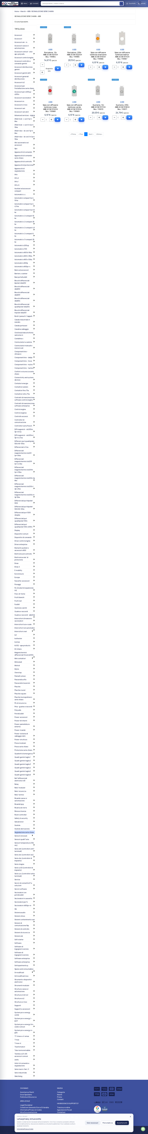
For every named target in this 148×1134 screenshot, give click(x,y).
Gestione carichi (20, 608)
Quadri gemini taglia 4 (22, 768)
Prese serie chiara (21, 746)
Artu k (16, 178)
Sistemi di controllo (21, 929)
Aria (15, 174)
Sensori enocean (20, 836)
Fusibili (17, 604)
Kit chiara (18, 649)
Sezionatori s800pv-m (22, 905)
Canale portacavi (20, 326)
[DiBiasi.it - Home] (10, 4)
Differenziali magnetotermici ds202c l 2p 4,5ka (23, 486)
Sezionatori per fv (21, 902)
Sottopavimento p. (21, 965)
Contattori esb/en (21, 387)
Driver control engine (22, 541)
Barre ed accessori (21, 270)
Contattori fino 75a (21, 390)
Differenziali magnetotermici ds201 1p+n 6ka (23, 453)
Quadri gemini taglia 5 (22, 771)
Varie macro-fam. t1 (21, 1069)
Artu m (17, 185)
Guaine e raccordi (21, 611)
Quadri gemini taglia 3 (22, 764)
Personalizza (108, 1123)
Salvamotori (19, 822)
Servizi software (20, 889)
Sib (15, 909)
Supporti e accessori (22, 1009)
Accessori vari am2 (21, 112)
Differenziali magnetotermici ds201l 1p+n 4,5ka (23, 461)
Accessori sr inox (20, 105)
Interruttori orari (20, 631)
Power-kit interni (20, 721)
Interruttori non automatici (24, 628)
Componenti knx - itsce (23, 361)
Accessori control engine (23, 57)
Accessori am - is (20, 42)
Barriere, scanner (20, 273)
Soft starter (19, 939)
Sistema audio (19, 912)
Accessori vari (19, 108)
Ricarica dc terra (20, 808)
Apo (15, 148)
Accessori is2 (19, 82)
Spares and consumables (23, 969)
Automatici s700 (20, 249)
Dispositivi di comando (23, 537)
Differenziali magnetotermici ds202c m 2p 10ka (24, 494)
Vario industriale (20, 1073)
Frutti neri (18, 601)
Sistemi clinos (19, 916)
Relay (16, 784)
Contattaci (61, 1112)
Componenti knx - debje (23, 357)
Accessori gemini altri (22, 73)
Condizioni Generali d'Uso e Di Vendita (34, 1107)
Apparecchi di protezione (23, 165)
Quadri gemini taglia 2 (22, 761)
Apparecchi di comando (23, 152)
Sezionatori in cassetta (23, 898)
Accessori (18, 35)
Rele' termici (19, 795)
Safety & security (21, 818)
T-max (16, 1040)
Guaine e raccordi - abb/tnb (24, 615)
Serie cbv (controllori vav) (24, 855)
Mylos (16, 669)
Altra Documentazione (28, 1112)
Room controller (20, 815)
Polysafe (17, 710)
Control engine (20, 409)
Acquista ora (49, 68)
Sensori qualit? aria (21, 839)
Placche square (20, 694)
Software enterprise (22, 958)
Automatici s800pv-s (22, 266)
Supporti (17, 1005)
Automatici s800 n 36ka (23, 256)
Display (17, 530)
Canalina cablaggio (21, 329)
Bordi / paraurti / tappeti (23, 316)
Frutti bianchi (19, 597)
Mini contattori (20, 658)
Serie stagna (19, 864)
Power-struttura (20, 739)
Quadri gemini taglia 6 (22, 775)
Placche (17, 686)
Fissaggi (17, 584)
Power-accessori (20, 717)
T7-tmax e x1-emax (21, 1036)
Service (17, 879)
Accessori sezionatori (22, 98)
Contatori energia (21, 383)
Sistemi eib (18, 936)
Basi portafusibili (20, 277)
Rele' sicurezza (20, 791)
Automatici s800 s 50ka (23, 259)
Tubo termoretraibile (22, 1050)
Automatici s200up (21, 245)
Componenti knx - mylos (23, 364)
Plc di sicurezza (20, 703)
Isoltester (18, 638)
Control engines (20, 413)
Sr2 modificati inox (21, 976)
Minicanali (18, 662)
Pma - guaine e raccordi (23, 706)
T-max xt (17, 1043)
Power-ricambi (19, 730)
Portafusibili (19, 714)
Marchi (59, 1095)
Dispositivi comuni (21, 534)
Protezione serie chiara (23, 750)
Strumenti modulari (21, 985)
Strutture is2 (19, 998)
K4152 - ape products (22, 645)
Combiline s (18, 338)
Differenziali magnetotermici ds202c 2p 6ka (24, 478)
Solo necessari (92, 1123)
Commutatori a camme (23, 342)
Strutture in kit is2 (21, 995)
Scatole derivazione (22, 829)
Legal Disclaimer (26, 1105)
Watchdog (18, 1076)
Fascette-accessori (22, 581)
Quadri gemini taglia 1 (22, 757)
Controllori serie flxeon (23, 426)
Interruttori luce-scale (23, 624)
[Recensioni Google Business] (97, 1109)
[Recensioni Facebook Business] (104, 1109)
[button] (24, 4)
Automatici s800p (21, 263)
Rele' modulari (19, 788)
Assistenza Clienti (27, 1092)
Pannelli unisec (20, 676)
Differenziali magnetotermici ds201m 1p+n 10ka (23, 469)
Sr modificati (19, 972)
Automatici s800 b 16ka (23, 252)
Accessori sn (19, 101)
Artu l (16, 181)
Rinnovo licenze (20, 811)
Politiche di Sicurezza (28, 1097)
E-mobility (18, 570)
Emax (16, 563)
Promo (59, 1097)
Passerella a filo (20, 679)
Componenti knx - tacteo (23, 368)
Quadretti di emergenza (23, 754)
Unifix (16, 1060)
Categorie (61, 1092)
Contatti (60, 1099)
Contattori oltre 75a (22, 394)
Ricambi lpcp (19, 804)
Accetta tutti (122, 1123)
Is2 (15, 635)
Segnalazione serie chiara (24, 832)
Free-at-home (19, 594)
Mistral (17, 665)
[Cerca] (121, 4)
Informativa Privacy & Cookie (31, 1110)
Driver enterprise (20, 544)
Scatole (17, 825)
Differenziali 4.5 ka (21, 447)
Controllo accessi (21, 416)
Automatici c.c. (20, 194)
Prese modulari (20, 743)
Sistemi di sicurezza (22, 932)
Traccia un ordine (63, 1107)
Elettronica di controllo (23, 554)
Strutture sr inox (20, 1002)
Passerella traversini (22, 683)
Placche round (19, 690)
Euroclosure (19, 574)
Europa (17, 577)
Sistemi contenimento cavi (24, 919)
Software (18, 943)
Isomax (17, 642)
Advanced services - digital (24, 115)
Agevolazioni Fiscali (64, 1110)
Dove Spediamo (26, 1095)
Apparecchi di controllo (23, 161)
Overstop (18, 672)
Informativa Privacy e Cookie (25, 1129)
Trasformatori (19, 1047)
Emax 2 (17, 567)
